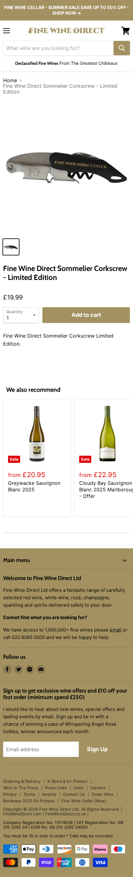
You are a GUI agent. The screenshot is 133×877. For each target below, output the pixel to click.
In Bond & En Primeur (67, 781)
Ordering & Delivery (22, 781)
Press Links (56, 787)
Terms (29, 794)
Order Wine (103, 794)
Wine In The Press (20, 787)
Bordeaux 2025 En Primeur (29, 800)
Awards (49, 794)
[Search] (122, 48)
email (116, 630)
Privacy (10, 794)
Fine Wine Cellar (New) (84, 800)
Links (79, 787)
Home (10, 80)
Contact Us (74, 794)
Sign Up (97, 749)
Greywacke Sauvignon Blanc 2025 (34, 486)
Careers (97, 787)
